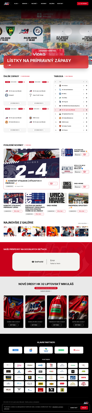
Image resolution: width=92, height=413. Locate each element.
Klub (16, 3)
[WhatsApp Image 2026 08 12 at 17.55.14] (67, 231)
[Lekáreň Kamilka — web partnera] (41, 377)
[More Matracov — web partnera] (19, 377)
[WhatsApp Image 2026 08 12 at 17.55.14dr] (53, 231)
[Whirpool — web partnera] (30, 365)
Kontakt (60, 3)
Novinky (43, 3)
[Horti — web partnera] (51, 371)
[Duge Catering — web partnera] (30, 389)
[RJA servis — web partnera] (62, 377)
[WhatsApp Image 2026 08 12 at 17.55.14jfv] (24, 231)
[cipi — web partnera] (30, 383)
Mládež (34, 3)
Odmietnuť (73, 407)
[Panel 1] (8, 65)
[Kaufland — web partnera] (76, 350)
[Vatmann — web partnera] (19, 371)
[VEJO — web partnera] (8, 389)
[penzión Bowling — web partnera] (19, 365)
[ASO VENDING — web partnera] (41, 383)
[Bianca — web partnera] (62, 365)
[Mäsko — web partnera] (19, 389)
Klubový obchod (45, 291)
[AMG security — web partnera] (8, 365)
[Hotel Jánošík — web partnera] (51, 377)
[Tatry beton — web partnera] (51, 365)
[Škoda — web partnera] (61, 350)
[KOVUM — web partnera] (51, 383)
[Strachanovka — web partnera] (83, 365)
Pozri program (25, 76)
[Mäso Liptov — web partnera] (83, 383)
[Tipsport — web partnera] (15, 350)
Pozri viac (28, 145)
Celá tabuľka (69, 76)
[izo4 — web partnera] (41, 365)
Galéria (51, 3)
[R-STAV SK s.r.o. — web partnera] (30, 377)
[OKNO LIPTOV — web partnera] (73, 377)
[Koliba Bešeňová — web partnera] (8, 371)
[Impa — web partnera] (83, 377)
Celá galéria (82, 223)
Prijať (84, 407)
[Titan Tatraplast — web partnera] (8, 377)
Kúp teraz (13, 325)
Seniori (24, 3)
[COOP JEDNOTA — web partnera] (62, 383)
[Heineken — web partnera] (73, 365)
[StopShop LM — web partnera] (62, 389)
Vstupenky (83, 3)
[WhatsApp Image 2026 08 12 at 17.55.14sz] (10, 231)
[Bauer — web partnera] (51, 389)
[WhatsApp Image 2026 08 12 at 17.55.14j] (38, 231)
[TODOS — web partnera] (41, 389)
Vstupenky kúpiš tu (14, 103)
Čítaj (10, 61)
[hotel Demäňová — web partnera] (73, 383)
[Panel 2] (10, 65)
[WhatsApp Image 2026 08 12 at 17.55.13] (81, 231)
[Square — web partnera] (73, 371)
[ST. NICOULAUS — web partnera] (8, 383)
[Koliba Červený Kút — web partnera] (30, 371)
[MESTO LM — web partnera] (46, 350)
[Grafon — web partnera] (41, 371)
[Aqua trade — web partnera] (62, 371)
